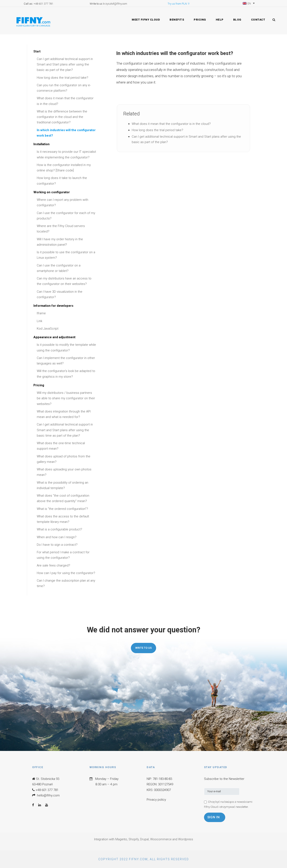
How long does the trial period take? (62, 78)
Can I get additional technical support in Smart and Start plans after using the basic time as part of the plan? (65, 430)
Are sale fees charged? (53, 565)
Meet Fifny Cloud (146, 19)
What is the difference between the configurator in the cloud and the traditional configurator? (62, 117)
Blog (237, 19)
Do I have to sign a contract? (57, 545)
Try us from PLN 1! (179, 3)
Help (220, 19)
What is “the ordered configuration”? (62, 509)
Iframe (41, 313)
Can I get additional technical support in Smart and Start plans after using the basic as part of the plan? (65, 64)
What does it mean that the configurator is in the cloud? (171, 124)
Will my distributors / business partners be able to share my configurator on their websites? (66, 398)
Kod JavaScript (47, 328)
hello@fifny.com (48, 795)
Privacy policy (156, 799)
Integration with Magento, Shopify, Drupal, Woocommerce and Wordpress (143, 839)
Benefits (177, 19)
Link (39, 321)
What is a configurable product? (59, 529)
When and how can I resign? (56, 537)
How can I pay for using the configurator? (66, 573)
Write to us (143, 647)
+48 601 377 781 (43, 3)
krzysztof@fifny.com (115, 3)
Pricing (200, 19)
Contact (258, 19)
